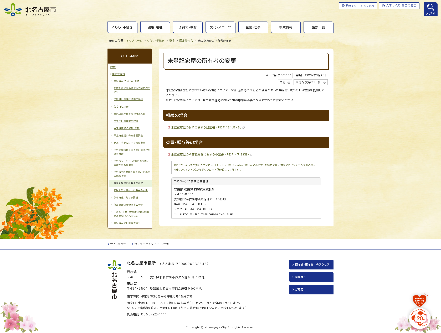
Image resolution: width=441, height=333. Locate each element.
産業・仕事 (253, 27)
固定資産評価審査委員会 (127, 223)
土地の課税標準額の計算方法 (130, 114)
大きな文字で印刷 (308, 82)
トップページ (135, 40)
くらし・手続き (122, 27)
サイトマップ (118, 244)
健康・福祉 (155, 27)
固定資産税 (186, 40)
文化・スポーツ (220, 27)
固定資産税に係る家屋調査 (128, 135)
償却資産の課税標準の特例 (128, 205)
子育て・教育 (188, 27)
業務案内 (300, 277)
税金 (172, 40)
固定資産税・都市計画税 (127, 81)
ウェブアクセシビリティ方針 (152, 244)
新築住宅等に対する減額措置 (129, 143)
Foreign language (360, 5)
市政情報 (286, 27)
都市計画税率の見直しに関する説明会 (132, 90)
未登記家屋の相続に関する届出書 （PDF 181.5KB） (206, 127)
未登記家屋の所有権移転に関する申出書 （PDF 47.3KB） (210, 154)
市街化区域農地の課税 (126, 121)
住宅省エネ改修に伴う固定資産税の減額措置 (132, 174)
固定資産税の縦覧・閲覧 (127, 128)
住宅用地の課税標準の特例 (128, 99)
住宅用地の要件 (122, 107)
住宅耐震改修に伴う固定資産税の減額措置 (132, 152)
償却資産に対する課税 (126, 197)
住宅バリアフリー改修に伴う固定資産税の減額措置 (131, 163)
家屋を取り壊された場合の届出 (131, 190)
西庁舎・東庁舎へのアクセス (312, 264)
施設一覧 (318, 27)
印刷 (282, 82)
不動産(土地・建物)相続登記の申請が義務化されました (132, 214)
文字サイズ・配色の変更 (401, 5)
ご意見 (299, 289)
